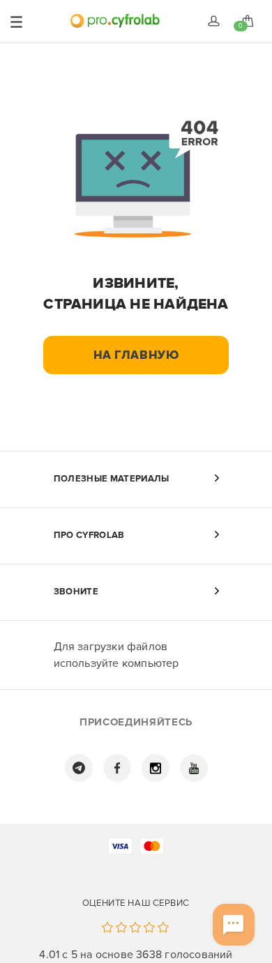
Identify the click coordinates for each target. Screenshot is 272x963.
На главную (136, 355)
